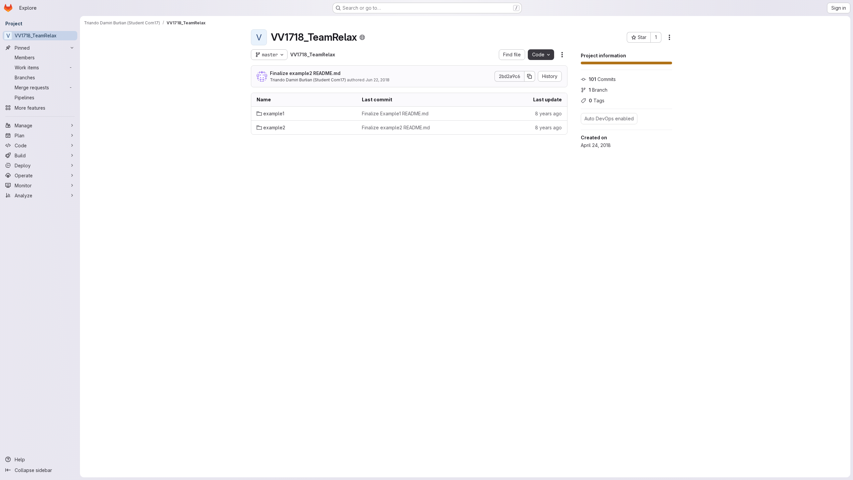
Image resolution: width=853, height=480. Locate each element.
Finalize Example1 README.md (395, 113)
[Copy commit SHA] (529, 76)
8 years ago (548, 113)
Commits (602, 79)
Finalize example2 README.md (305, 73)
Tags (596, 100)
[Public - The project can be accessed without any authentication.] (362, 37)
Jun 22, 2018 (378, 79)
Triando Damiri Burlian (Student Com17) (308, 79)
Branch (598, 90)
